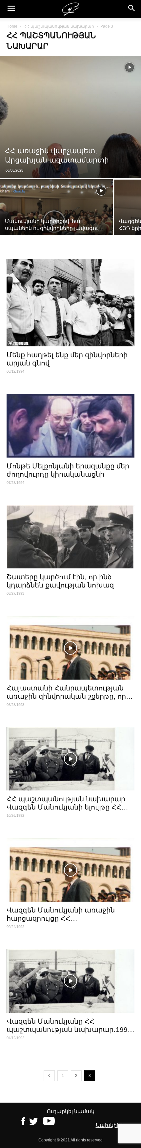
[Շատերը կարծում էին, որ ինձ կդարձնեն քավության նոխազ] (70, 537)
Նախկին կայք (115, 1125)
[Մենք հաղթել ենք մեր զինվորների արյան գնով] (70, 302)
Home (12, 26)
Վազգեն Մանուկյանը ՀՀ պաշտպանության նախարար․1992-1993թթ (70, 1029)
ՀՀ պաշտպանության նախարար (59, 26)
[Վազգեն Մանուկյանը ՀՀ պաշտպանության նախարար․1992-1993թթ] (70, 981)
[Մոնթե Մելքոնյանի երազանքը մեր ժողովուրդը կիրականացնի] (70, 426)
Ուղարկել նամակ (70, 1111)
